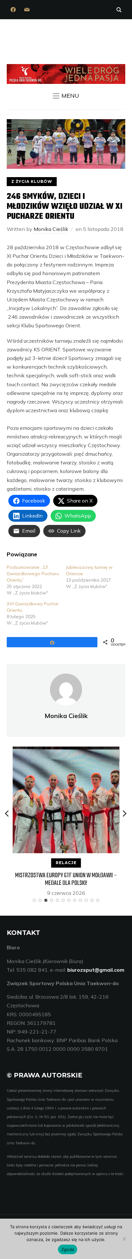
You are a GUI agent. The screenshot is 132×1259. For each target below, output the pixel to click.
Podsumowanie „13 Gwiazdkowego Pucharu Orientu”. (33, 573)
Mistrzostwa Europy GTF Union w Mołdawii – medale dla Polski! (66, 879)
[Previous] (7, 813)
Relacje (66, 862)
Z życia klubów (31, 181)
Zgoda (67, 1249)
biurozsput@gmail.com (95, 970)
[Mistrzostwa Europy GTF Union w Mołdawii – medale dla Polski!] (66, 751)
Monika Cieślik (51, 229)
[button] (66, 96)
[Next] (124, 813)
